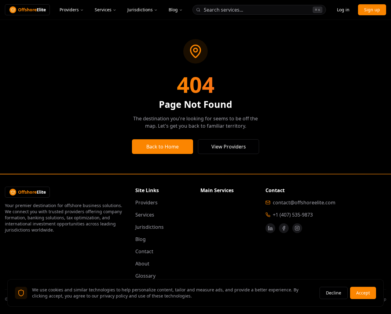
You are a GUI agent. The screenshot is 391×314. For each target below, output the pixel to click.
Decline (333, 293)
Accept (363, 293)
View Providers (228, 146)
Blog (173, 10)
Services (103, 10)
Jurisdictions (140, 10)
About (142, 263)
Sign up (372, 10)
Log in (343, 10)
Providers (69, 10)
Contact (144, 251)
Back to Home (162, 146)
